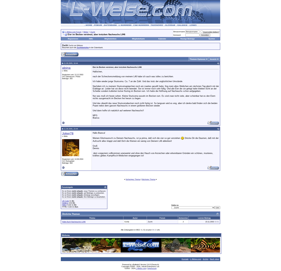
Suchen (211, 39)
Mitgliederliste (110, 39)
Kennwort (177, 35)
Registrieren (73, 39)
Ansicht (213, 59)
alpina (66, 68)
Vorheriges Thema (133, 179)
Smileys (65, 203)
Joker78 (68, 133)
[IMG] (64, 205)
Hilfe (91, 39)
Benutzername (179, 32)
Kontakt (185, 259)
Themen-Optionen (198, 59)
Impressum (152, 268)
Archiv (205, 259)
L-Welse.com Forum (73, 32)
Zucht (92, 32)
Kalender (162, 39)
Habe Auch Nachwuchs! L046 (74, 222)
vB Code (65, 201)
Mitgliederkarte (138, 39)
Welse (85, 32)
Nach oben (214, 259)
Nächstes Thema (148, 179)
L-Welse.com (195, 259)
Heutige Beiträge (187, 39)
